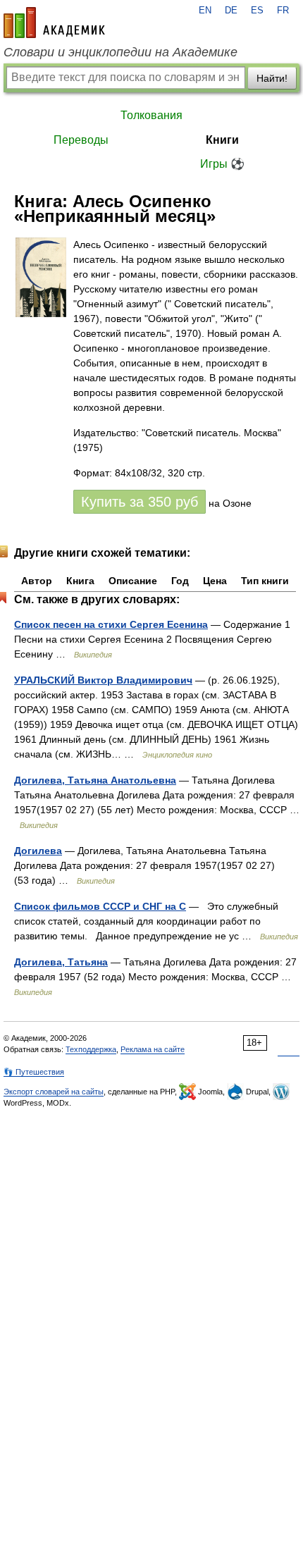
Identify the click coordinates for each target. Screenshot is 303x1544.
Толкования (151, 115)
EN (205, 11)
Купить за (139, 501)
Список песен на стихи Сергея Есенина (111, 624)
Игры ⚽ (222, 164)
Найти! (271, 78)
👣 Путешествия (34, 1072)
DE (231, 11)
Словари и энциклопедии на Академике (120, 52)
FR (283, 11)
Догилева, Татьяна (61, 962)
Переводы (81, 140)
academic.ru (54, 22)
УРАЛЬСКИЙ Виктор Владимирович (103, 680)
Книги (222, 140)
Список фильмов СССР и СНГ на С (100, 906)
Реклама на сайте (152, 1049)
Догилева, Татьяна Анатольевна (95, 780)
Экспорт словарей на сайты (54, 1091)
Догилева (38, 850)
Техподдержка (91, 1049)
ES (257, 11)
